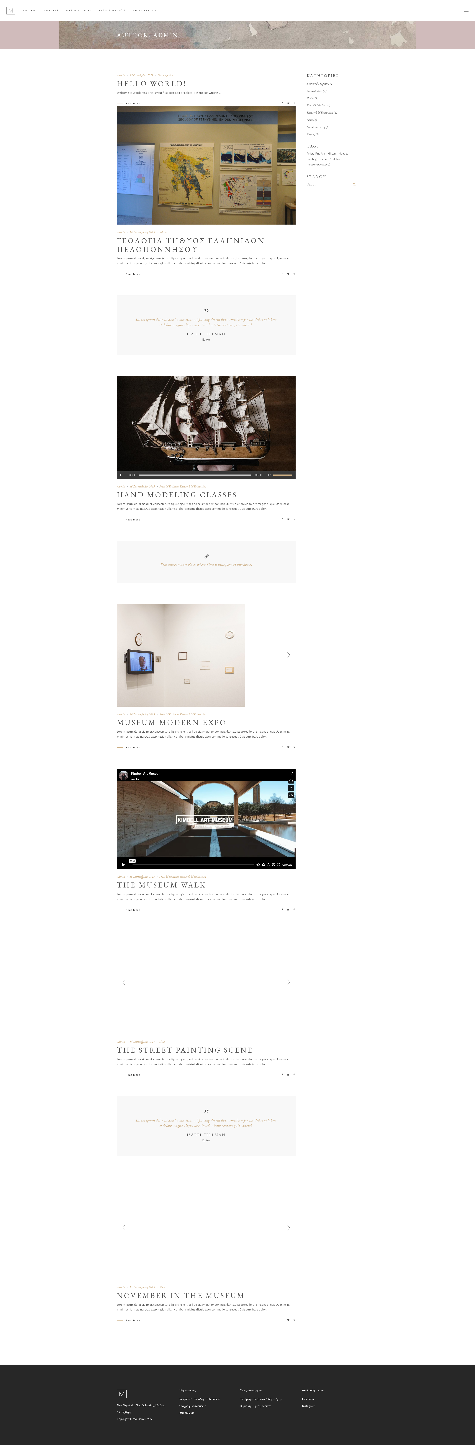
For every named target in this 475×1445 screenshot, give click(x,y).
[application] (206, 475)
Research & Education (193, 486)
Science (323, 159)
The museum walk (161, 885)
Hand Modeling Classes (177, 495)
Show (162, 1042)
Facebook (308, 1399)
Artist (310, 153)
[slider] (282, 475)
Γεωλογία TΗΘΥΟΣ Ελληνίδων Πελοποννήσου (191, 245)
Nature (343, 153)
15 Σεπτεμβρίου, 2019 (142, 1042)
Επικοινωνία (187, 1412)
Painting (312, 159)
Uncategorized (166, 75)
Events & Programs (318, 84)
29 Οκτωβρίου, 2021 (141, 75)
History (332, 153)
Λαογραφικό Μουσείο (192, 1406)
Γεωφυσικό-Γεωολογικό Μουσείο (199, 1399)
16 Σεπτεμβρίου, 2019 (142, 232)
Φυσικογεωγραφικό (318, 164)
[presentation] (123, 655)
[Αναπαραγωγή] (120, 475)
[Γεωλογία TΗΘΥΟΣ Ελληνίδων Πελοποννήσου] (206, 165)
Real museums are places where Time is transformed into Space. (206, 564)
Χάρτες (163, 232)
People (310, 98)
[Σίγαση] (269, 475)
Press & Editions (169, 486)
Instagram (308, 1406)
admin (121, 75)
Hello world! (152, 83)
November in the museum (181, 1295)
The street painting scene (185, 1050)
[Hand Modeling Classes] (206, 427)
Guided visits (314, 91)
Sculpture (335, 159)
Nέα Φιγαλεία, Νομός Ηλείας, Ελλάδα (141, 1405)
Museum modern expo (172, 722)
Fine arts (320, 153)
